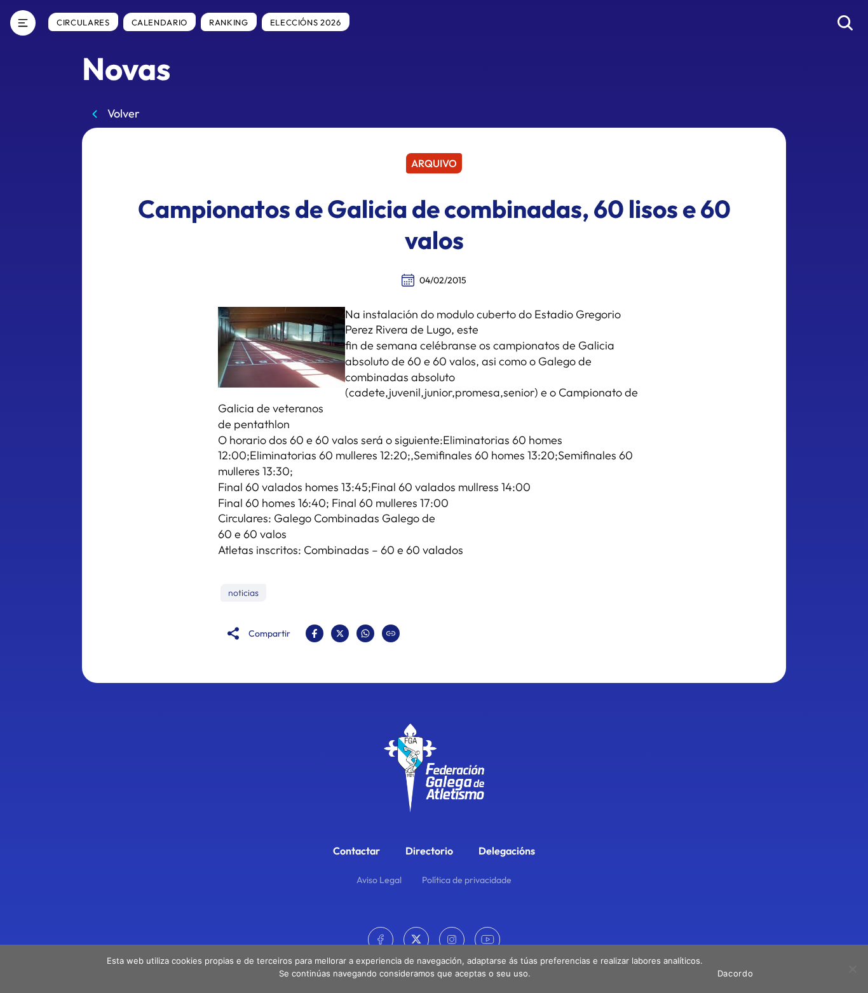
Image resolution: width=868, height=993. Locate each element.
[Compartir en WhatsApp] (365, 633)
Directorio (429, 850)
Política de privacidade (467, 880)
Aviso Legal (379, 880)
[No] (852, 969)
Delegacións (506, 850)
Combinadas (336, 550)
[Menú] (23, 23)
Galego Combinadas (326, 518)
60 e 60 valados (422, 550)
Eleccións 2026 (305, 22)
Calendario (160, 22)
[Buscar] (845, 23)
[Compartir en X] (340, 633)
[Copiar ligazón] (391, 633)
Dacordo (735, 973)
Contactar (356, 850)
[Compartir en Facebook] (314, 633)
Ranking (228, 22)
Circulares (83, 22)
